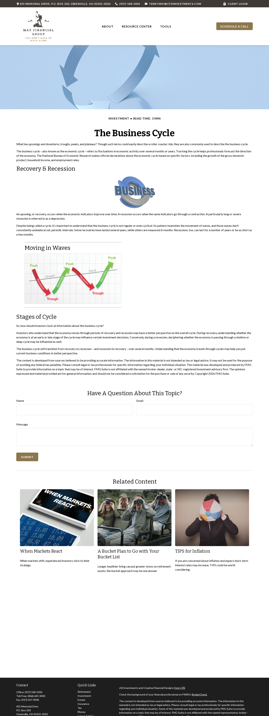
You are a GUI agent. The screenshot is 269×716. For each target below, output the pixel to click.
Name (20, 400)
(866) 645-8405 (36, 695)
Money (81, 711)
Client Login (238, 3)
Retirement (84, 691)
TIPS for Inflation (192, 551)
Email (139, 400)
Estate (81, 699)
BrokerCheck (199, 694)
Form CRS (179, 687)
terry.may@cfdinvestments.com (175, 3)
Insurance (83, 703)
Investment (84, 695)
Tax (80, 707)
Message (22, 424)
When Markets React (41, 551)
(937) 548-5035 (129, 3)
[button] (107, 26)
